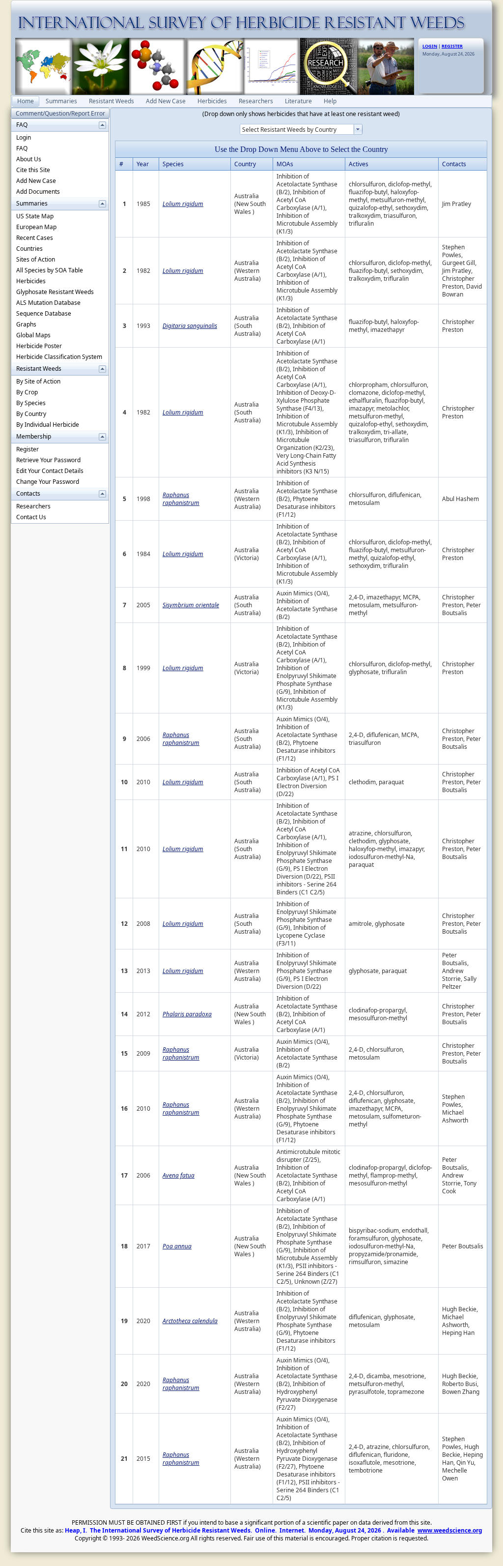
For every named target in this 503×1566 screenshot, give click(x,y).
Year (143, 164)
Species (173, 164)
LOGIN (429, 46)
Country (245, 164)
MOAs (285, 164)
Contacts (454, 164)
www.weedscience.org (450, 1530)
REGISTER (452, 46)
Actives (358, 164)
